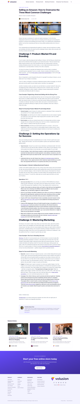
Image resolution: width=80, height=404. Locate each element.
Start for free (39, 367)
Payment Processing (12, 387)
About (19, 379)
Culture (19, 382)
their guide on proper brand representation (41, 72)
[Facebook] (54, 382)
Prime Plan (10, 395)
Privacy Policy (63, 400)
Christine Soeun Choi (25, 18)
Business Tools (30, 382)
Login (28, 391)
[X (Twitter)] (56, 382)
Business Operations (30, 1)
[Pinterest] (58, 382)
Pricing (9, 393)
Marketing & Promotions (49, 1)
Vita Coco (21, 238)
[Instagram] (63, 382)
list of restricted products (49, 158)
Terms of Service (69, 400)
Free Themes (10, 385)
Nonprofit (9, 392)
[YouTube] (65, 382)
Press (19, 386)
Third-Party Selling (23, 7)
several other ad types (30, 284)
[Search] (71, 2)
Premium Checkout (41, 381)
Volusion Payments (41, 382)
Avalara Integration (41, 386)
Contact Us (29, 393)
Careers (19, 384)
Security (9, 390)
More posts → (27, 312)
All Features (10, 388)
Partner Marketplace (31, 387)
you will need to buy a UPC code (30, 199)
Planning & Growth (39, 1)
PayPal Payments (40, 384)
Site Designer (39, 379)
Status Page (29, 385)
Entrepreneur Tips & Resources (62, 1)
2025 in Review (20, 387)
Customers (20, 381)
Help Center (29, 383)
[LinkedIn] (61, 382)
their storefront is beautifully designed (50, 246)
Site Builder (10, 379)
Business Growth (11, 383)
